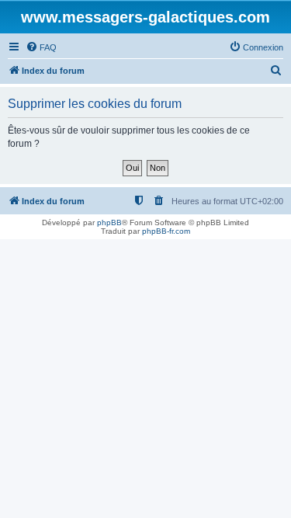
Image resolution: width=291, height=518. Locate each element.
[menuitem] (41, 47)
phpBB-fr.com (166, 231)
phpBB (109, 222)
